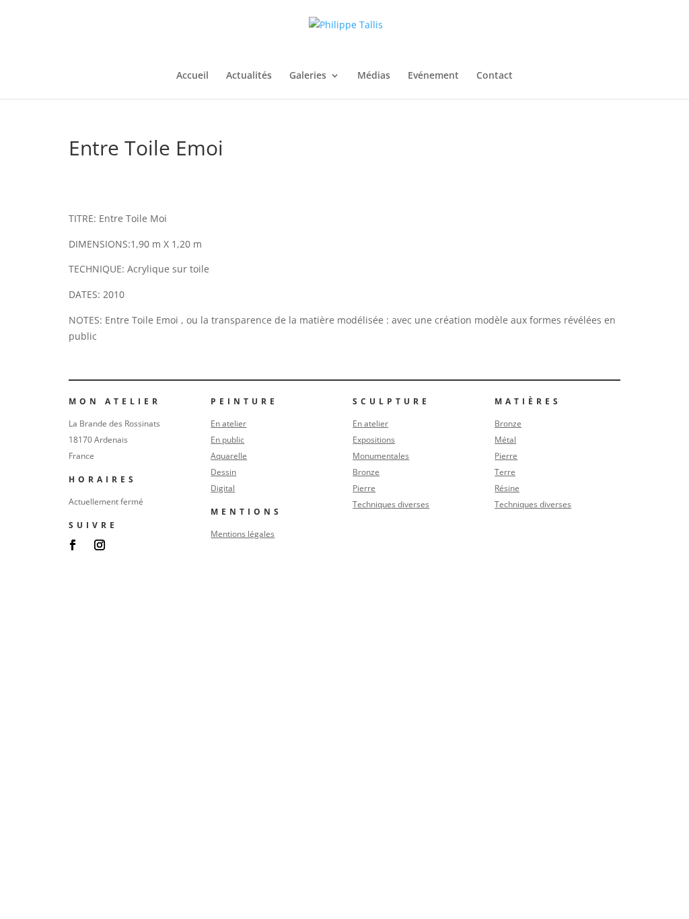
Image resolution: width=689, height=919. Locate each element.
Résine (507, 488)
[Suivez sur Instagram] (99, 545)
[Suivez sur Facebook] (72, 545)
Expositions (374, 439)
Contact (494, 76)
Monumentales (381, 456)
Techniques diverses (391, 504)
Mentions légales (243, 534)
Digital (223, 488)
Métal (505, 439)
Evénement (433, 76)
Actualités (249, 76)
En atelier (228, 423)
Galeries (307, 76)
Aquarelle (229, 456)
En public (227, 439)
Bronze (366, 472)
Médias (373, 76)
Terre (505, 472)
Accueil (192, 76)
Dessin (223, 472)
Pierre (364, 488)
